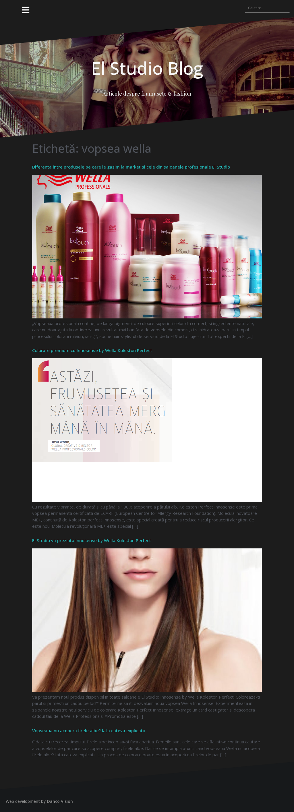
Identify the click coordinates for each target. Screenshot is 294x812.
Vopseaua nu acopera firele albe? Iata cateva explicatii (88, 730)
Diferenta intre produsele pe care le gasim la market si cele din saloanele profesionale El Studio (131, 167)
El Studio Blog (147, 68)
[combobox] (267, 8)
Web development (23, 801)
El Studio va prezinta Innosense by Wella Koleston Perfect (91, 540)
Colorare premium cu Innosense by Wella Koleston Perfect (92, 350)
